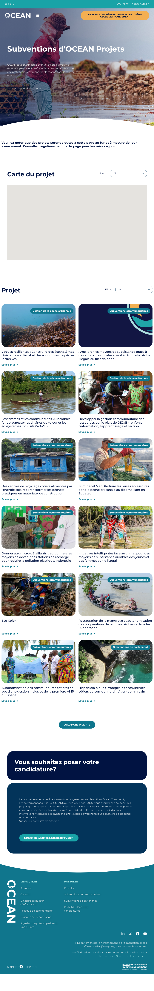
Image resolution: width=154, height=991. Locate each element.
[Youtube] (145, 933)
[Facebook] (137, 933)
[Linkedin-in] (123, 933)
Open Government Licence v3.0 (127, 956)
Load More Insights (77, 724)
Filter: (102, 173)
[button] (37, 15)
